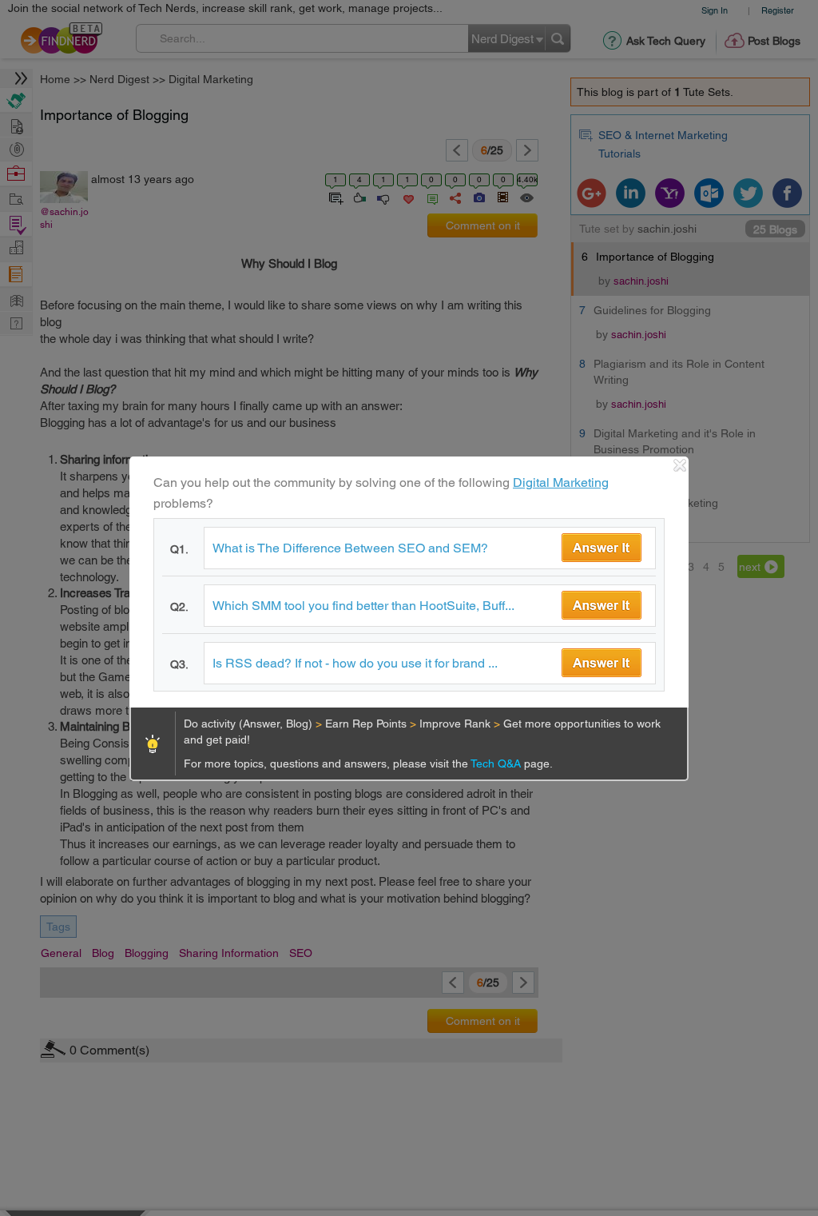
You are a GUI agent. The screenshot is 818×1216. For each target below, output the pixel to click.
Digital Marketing (561, 482)
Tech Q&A (497, 763)
